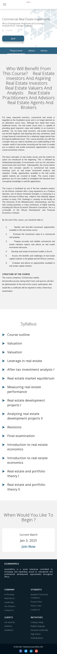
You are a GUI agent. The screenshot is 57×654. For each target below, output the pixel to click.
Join (13, 38)
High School (35, 634)
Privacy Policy (36, 601)
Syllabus (31, 50)
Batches (44, 50)
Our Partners (9, 606)
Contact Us (8, 610)
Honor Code (36, 605)
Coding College (37, 622)
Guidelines (8, 630)
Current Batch (28, 534)
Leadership (9, 602)
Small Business (37, 638)
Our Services (9, 622)
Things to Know (16, 50)
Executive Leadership (39, 630)
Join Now (28, 546)
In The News (9, 594)
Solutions (8, 626)
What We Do (9, 598)
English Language (38, 626)
